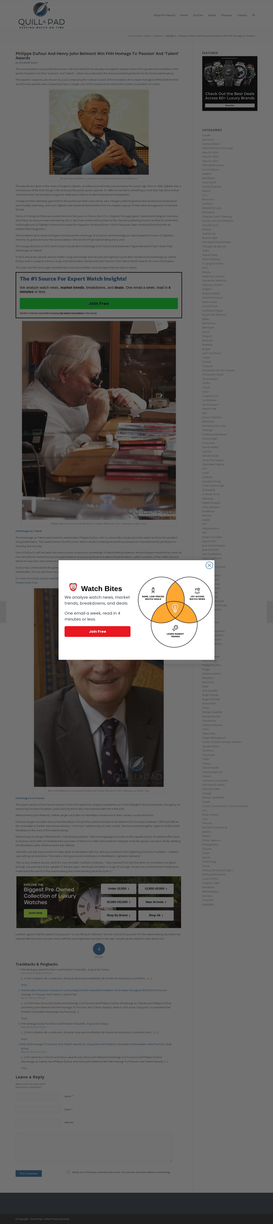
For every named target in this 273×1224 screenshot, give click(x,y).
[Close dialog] (209, 565)
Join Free (97, 631)
